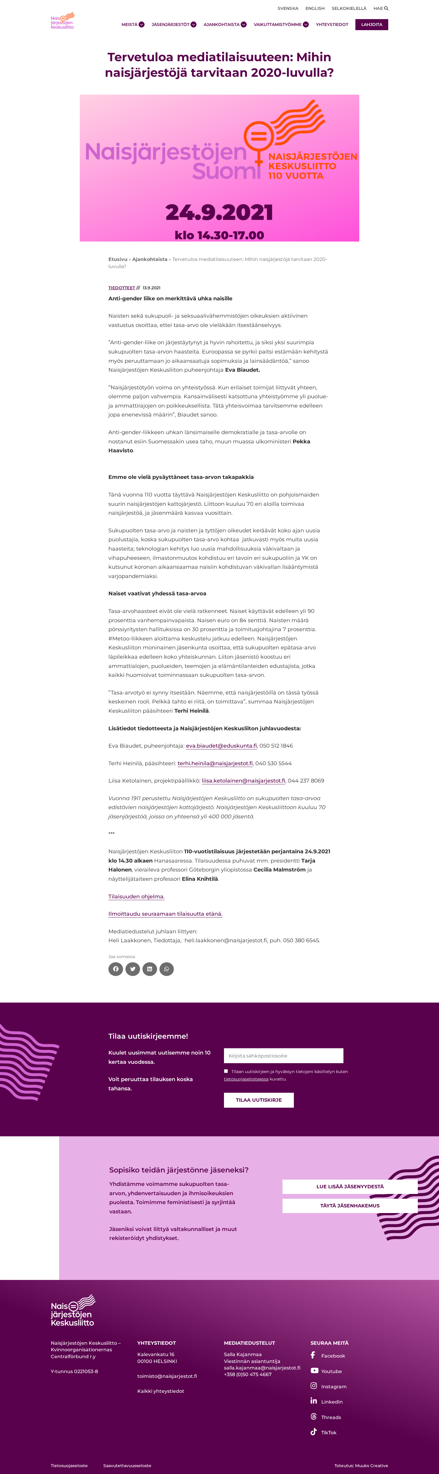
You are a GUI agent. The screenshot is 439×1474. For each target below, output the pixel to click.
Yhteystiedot (332, 24)
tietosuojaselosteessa (246, 1079)
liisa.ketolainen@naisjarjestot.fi (243, 780)
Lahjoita (371, 24)
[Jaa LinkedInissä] (149, 969)
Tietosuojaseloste (69, 1465)
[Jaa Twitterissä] (132, 969)
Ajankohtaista (222, 24)
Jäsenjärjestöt (170, 24)
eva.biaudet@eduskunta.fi (221, 746)
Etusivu (118, 259)
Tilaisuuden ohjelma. (136, 896)
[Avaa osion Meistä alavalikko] (142, 24)
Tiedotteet (121, 288)
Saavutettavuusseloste (127, 1465)
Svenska (288, 8)
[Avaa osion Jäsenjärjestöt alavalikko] (194, 24)
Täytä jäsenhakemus (350, 1206)
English (315, 8)
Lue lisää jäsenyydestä (350, 1186)
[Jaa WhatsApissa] (166, 969)
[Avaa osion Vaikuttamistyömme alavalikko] (306, 24)
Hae (379, 8)
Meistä (129, 24)
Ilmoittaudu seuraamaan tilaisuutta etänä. (165, 914)
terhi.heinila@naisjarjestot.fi (215, 763)
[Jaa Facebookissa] (115, 969)
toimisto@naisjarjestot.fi (167, 1376)
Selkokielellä (349, 8)
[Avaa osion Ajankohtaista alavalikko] (244, 24)
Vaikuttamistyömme (278, 24)
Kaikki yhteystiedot (160, 1391)
